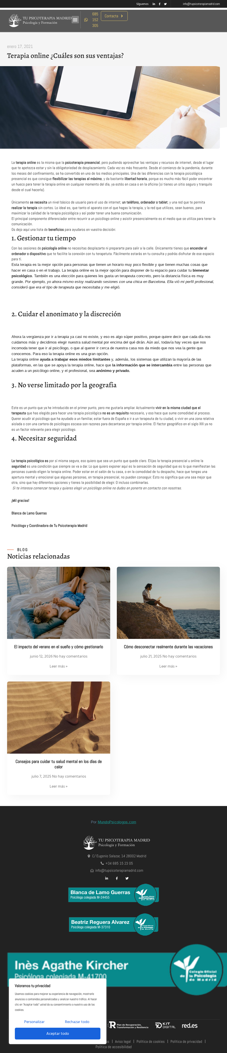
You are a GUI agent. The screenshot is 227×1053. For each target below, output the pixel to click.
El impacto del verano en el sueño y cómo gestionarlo (58, 647)
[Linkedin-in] (154, 4)
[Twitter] (165, 4)
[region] (57, 1011)
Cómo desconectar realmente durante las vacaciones (168, 647)
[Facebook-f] (159, 4)
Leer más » (59, 666)
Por (113, 822)
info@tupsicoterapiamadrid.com (201, 4)
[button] (75, 19)
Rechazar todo (77, 1022)
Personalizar (34, 1022)
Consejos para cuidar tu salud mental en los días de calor (59, 764)
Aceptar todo (57, 1033)
